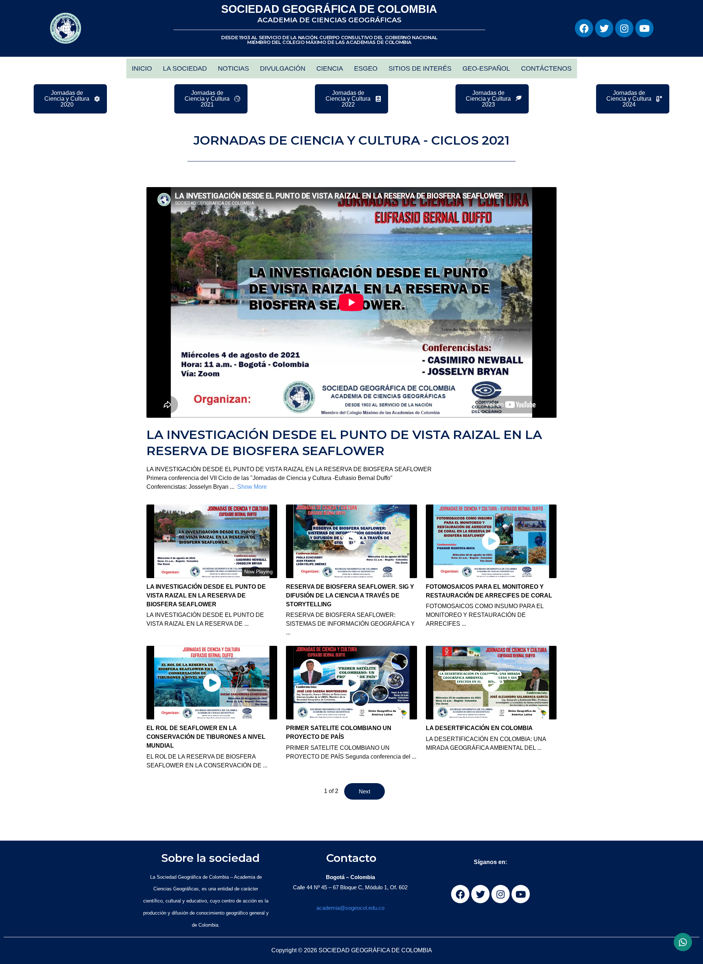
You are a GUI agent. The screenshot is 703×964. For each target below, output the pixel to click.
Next (364, 791)
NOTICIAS (233, 68)
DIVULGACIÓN (282, 68)
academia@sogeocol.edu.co (350, 908)
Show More (252, 487)
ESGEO (365, 68)
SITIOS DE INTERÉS (419, 68)
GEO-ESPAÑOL (486, 68)
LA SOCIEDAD (185, 68)
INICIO (142, 68)
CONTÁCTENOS (546, 68)
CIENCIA (329, 68)
